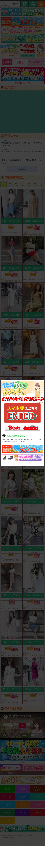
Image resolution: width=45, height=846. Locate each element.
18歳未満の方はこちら (15, 436)
